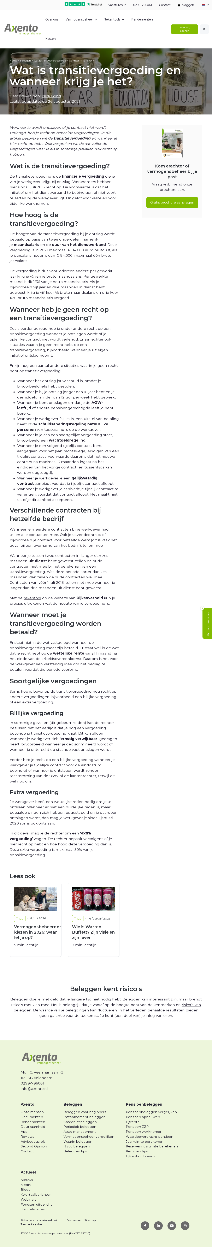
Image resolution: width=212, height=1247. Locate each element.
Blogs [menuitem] (25, 1190)
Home (13, 60)
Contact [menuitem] (27, 1151)
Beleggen (25, 60)
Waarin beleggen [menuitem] (78, 1141)
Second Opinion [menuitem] (34, 1146)
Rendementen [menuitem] (33, 1122)
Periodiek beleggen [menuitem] (80, 1127)
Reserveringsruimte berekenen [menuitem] (152, 1146)
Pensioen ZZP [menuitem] (137, 1127)
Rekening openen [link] (184, 29)
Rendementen (142, 19)
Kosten (50, 39)
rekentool (32, 598)
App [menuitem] (24, 1132)
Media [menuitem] (26, 1185)
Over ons (51, 19)
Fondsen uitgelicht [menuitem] (36, 1204)
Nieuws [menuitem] (27, 1180)
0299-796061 (142, 5)
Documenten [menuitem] (32, 1117)
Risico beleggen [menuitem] (77, 1146)
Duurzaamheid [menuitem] (33, 1127)
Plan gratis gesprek (208, 624)
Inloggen (187, 5)
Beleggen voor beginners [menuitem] (85, 1112)
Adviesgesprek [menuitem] (33, 1141)
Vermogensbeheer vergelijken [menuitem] (89, 1137)
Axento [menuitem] (27, 1104)
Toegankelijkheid (32, 1224)
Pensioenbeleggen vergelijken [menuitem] (151, 1112)
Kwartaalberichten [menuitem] (36, 1194)
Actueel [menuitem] (28, 1172)
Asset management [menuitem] (80, 1132)
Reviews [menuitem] (27, 1137)
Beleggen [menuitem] (73, 1104)
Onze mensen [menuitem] (32, 1112)
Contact (165, 5)
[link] (22, 29)
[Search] (204, 29)
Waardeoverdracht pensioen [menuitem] (149, 1137)
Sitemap (90, 1220)
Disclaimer (73, 1220)
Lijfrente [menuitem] (133, 1122)
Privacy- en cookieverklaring (40, 1220)
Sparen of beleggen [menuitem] (80, 1122)
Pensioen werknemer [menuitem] (143, 1132)
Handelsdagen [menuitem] (33, 1209)
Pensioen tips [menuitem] (137, 1151)
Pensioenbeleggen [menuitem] (144, 1104)
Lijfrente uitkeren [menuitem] (140, 1156)
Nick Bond (51, 96)
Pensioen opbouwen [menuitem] (143, 1117)
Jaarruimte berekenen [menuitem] (144, 1141)
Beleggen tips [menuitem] (75, 1151)
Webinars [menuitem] (28, 1199)
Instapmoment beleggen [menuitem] (85, 1117)
